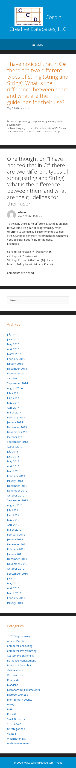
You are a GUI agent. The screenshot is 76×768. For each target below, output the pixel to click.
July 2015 (12, 334)
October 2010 (15, 568)
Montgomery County (19, 699)
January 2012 (15, 539)
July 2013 (12, 451)
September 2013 (17, 441)
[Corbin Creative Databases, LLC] (28, 16)
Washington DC (16, 738)
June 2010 (13, 578)
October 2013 (15, 437)
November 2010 (17, 564)
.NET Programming (20, 121)
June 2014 (13, 398)
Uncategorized (16, 729)
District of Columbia (19, 665)
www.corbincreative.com (39, 762)
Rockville (12, 714)
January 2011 (15, 554)
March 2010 (14, 593)
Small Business (16, 719)
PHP (10, 709)
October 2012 (15, 495)
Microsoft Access (17, 694)
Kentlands (13, 680)
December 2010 (17, 559)
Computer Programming (43, 121)
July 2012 (12, 510)
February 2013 (16, 476)
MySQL (11, 704)
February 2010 (16, 598)
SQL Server (14, 724)
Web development (18, 743)
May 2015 (13, 344)
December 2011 (17, 544)
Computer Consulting (20, 646)
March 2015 (14, 354)
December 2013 (17, 427)
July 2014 (12, 393)
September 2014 (17, 383)
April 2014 (13, 407)
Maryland (12, 685)
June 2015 (13, 339)
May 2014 (13, 402)
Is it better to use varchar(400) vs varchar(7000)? (35, 131)
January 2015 (15, 363)
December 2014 (17, 368)
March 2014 (14, 412)
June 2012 (13, 515)
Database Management (21, 660)
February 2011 (16, 549)
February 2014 (16, 417)
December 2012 (17, 485)
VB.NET (11, 733)
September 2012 (17, 500)
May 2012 (13, 520)
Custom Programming (20, 655)
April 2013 (13, 466)
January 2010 (15, 603)
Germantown (15, 675)
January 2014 (15, 422)
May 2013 (13, 461)
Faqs (59, 762)
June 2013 (13, 456)
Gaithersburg (15, 670)
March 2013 (14, 471)
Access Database (17, 641)
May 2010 (13, 583)
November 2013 (17, 432)
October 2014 (15, 378)
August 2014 (15, 388)
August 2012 (15, 505)
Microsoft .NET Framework (23, 690)
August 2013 (15, 446)
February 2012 (16, 534)
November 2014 (17, 373)
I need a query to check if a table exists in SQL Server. (38, 128)
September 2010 (17, 573)
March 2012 (14, 529)
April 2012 (13, 524)
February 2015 (16, 359)
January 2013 (15, 480)
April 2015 (13, 349)
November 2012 (17, 490)
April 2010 (13, 588)
